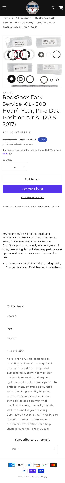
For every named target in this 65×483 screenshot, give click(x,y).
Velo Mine (28, 477)
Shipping (7, 144)
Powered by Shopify (39, 477)
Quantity (7, 160)
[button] (4, 8)
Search (11, 316)
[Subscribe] (54, 449)
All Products (23, 17)
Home (6, 17)
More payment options (32, 197)
